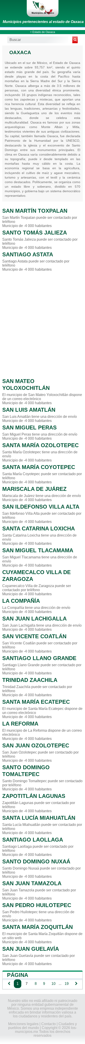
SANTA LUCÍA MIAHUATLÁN (38, 818)
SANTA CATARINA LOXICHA (38, 528)
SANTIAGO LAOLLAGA (32, 840)
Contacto (48, 1024)
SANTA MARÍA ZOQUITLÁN (37, 927)
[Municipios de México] (42, 8)
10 (53, 984)
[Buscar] (75, 39)
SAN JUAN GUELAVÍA (30, 949)
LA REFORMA (20, 724)
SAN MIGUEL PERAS (29, 427)
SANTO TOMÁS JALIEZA (34, 232)
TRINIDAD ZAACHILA (29, 680)
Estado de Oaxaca (43, 32)
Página (17, 975)
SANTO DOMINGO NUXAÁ (36, 861)
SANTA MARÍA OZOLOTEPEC (40, 445)
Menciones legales (23, 1024)
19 (67, 984)
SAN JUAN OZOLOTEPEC (35, 745)
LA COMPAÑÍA (21, 601)
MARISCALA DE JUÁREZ (34, 489)
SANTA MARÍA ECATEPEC (36, 702)
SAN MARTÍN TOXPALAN (34, 211)
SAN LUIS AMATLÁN (28, 410)
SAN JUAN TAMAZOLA (31, 883)
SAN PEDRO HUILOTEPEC (36, 905)
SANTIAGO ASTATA (27, 254)
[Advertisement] (42, 323)
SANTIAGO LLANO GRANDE (39, 658)
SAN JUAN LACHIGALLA (34, 618)
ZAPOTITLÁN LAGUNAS (33, 796)
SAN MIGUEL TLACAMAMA (37, 550)
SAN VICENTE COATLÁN (34, 636)
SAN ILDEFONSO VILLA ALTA (40, 507)
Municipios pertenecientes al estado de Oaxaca (43, 22)
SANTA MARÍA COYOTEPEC (38, 467)
